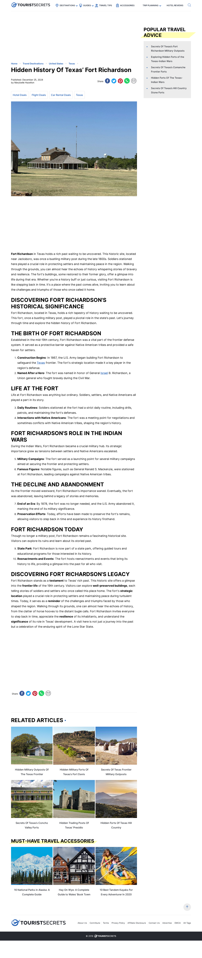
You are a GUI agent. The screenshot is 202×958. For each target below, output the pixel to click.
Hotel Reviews (175, 5)
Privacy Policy (118, 923)
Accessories (127, 5)
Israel (104, 373)
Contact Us (154, 923)
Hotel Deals (20, 95)
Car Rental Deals (61, 95)
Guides (87, 5)
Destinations (67, 5)
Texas (79, 95)
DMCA (178, 923)
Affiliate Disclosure (137, 923)
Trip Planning (150, 5)
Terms (106, 923)
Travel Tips (105, 5)
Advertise (167, 923)
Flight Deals (39, 95)
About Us (82, 923)
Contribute (95, 923)
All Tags (187, 923)
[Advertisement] (34, 37)
